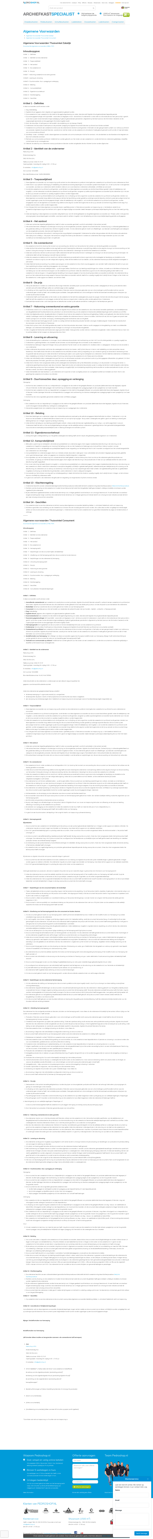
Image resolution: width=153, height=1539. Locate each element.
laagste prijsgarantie (89, 15)
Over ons (105, 3)
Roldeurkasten (46, 22)
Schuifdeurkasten (62, 22)
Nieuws (90, 3)
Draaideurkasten (31, 22)
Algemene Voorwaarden (64, 1533)
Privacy (53, 1533)
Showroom (97, 3)
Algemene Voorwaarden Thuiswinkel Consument (41, 38)
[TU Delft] (81, 1511)
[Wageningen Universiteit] (45, 1511)
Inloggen (111, 3)
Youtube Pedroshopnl (81, 1533)
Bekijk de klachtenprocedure (120, 486)
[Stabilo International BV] (68, 1511)
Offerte (84, 3)
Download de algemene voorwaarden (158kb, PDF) (38, 46)
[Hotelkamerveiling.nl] (31, 1511)
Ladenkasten (104, 22)
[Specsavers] (101, 1511)
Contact (74, 3)
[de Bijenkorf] (91, 1511)
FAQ (79, 3)
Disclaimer (47, 1533)
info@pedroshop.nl (37, 167)
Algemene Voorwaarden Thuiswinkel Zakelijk (39, 36)
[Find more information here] (132, 1507)
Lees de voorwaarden (51, 1488)
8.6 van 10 (125, 3)
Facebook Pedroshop (75, 1532)
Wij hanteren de (87, 13)
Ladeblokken (76, 22)
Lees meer (106, 1536)
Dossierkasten (90, 22)
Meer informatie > (28, 1492)
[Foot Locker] (56, 1511)
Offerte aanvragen (82, 1487)
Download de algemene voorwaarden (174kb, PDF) (38, 523)
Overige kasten (118, 22)
